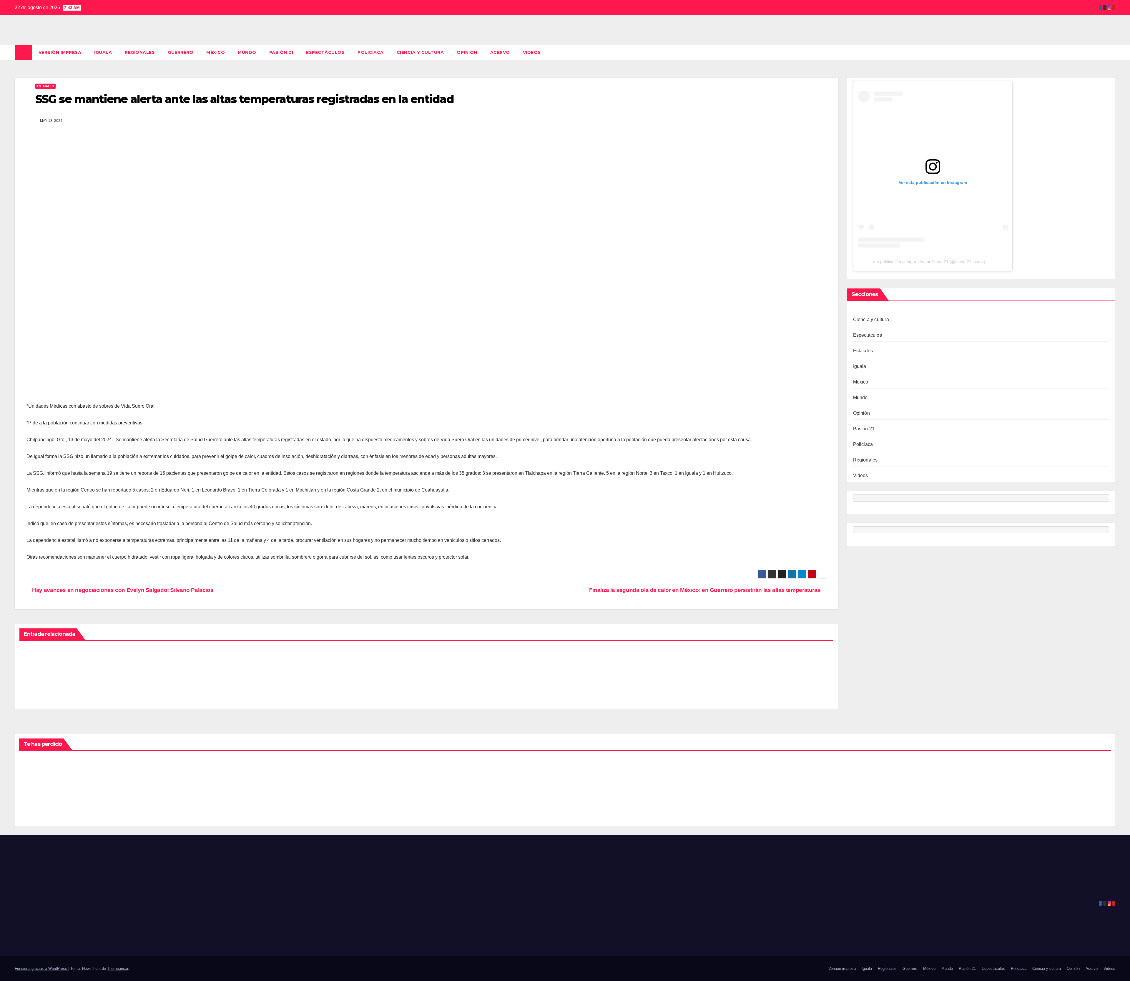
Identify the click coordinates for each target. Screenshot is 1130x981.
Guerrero (180, 52)
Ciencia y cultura (420, 52)
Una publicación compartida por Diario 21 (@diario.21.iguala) (928, 262)
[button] (1111, 52)
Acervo (500, 52)
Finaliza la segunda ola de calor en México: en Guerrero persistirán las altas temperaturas (705, 590)
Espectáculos (325, 52)
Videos (532, 52)
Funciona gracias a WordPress (41, 968)
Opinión (467, 52)
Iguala (103, 52)
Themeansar (117, 968)
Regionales (140, 52)
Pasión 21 (281, 52)
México (215, 52)
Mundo (247, 52)
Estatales (45, 86)
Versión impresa (60, 52)
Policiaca (371, 52)
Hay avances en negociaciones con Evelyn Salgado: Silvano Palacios (122, 590)
